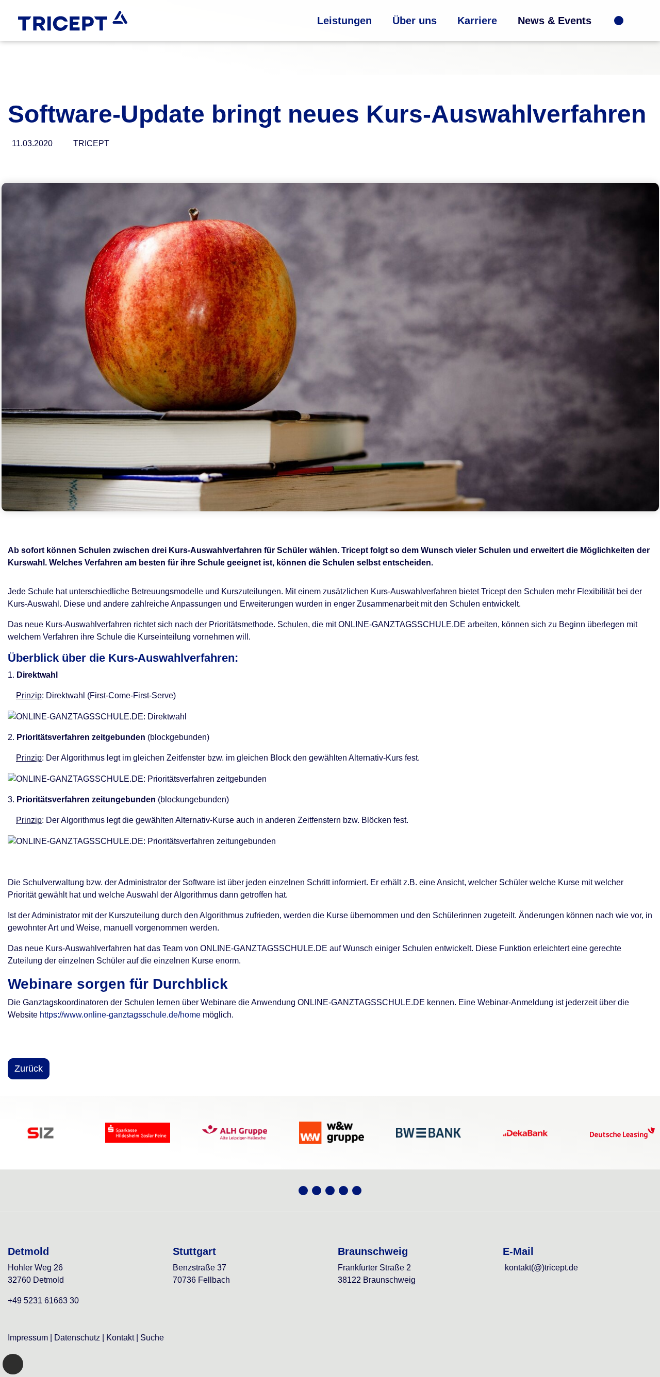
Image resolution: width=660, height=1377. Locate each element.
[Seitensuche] (633, 20)
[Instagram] (330, 1190)
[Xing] (303, 1190)
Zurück (28, 1068)
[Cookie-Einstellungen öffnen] (13, 1364)
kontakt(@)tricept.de (541, 1267)
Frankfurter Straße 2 (374, 1267)
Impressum (28, 1337)
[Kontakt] (618, 20)
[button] (344, 20)
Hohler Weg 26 (35, 1267)
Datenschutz (77, 1337)
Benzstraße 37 (199, 1267)
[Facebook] (343, 1190)
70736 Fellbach (201, 1280)
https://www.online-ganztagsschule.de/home (120, 1014)
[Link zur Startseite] (72, 20)
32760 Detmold (36, 1280)
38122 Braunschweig (377, 1280)
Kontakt (120, 1337)
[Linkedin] (356, 1190)
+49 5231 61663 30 (43, 1300)
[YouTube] (316, 1190)
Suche (152, 1337)
